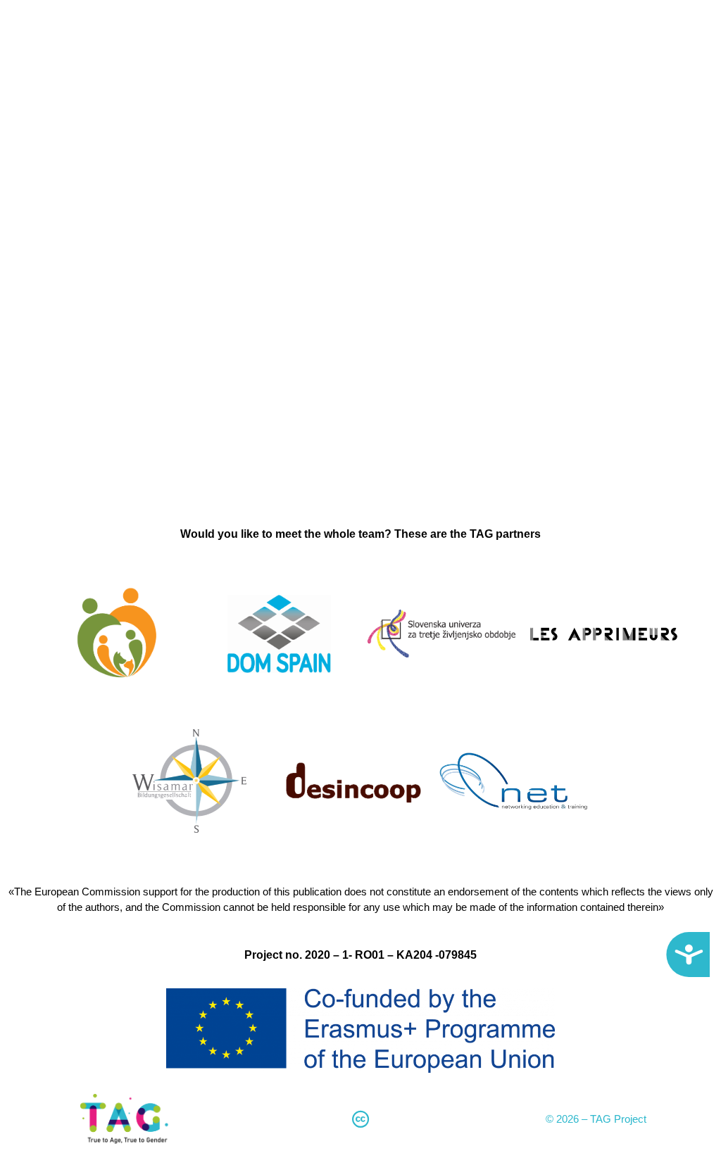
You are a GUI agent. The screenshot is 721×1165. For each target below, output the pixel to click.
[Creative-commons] (360, 1119)
